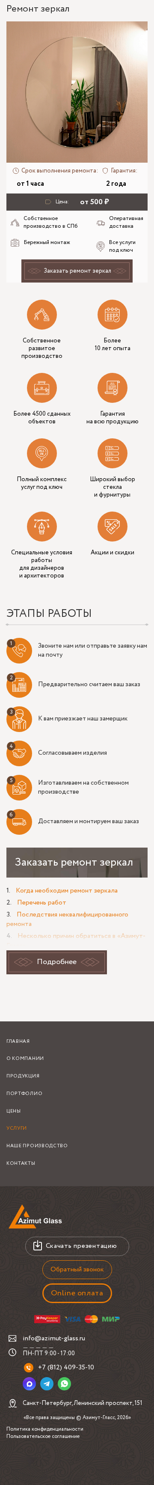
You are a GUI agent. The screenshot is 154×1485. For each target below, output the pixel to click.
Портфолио (24, 1093)
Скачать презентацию (81, 1246)
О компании (25, 1058)
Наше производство (37, 1146)
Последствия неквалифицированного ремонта (67, 919)
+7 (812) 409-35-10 (66, 1367)
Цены (13, 1111)
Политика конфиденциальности (44, 1429)
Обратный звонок (77, 1269)
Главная (18, 1041)
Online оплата (77, 1293)
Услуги (16, 1128)
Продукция (22, 1076)
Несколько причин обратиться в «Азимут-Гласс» (75, 941)
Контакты (21, 1163)
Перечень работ (41, 903)
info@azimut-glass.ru (54, 1338)
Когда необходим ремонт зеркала (67, 891)
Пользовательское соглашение (43, 1436)
